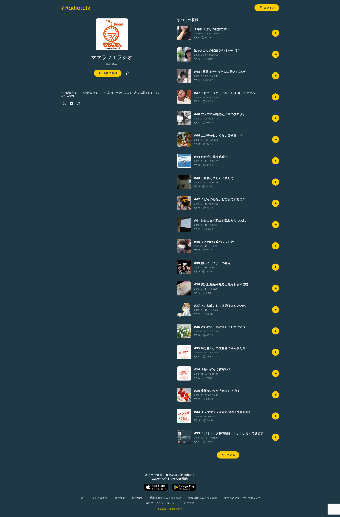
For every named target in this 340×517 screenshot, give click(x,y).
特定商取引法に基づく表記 (165, 497)
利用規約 (189, 502)
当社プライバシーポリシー (161, 502)
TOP (82, 497)
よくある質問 (99, 497)
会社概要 (120, 497)
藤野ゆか (112, 64)
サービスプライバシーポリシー (242, 497)
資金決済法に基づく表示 (202, 497)
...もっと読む (68, 95)
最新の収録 (110, 73)
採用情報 (137, 497)
